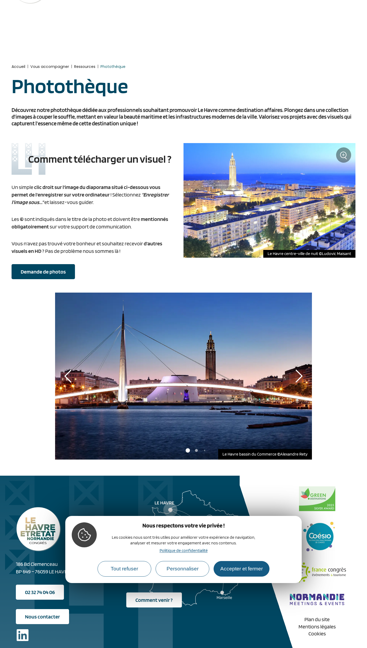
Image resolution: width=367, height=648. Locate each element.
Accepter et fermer (241, 569)
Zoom (343, 157)
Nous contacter (42, 616)
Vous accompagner (49, 66)
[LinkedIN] (22, 636)
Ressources (84, 66)
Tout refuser (124, 569)
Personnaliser (183, 569)
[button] (188, 450)
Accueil (18, 66)
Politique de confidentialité (184, 550)
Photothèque (112, 66)
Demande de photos (43, 271)
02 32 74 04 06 (40, 592)
